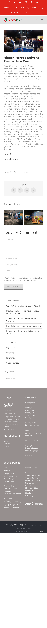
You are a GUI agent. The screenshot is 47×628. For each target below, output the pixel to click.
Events (6, 446)
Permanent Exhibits (12, 419)
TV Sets (7, 443)
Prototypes (8, 491)
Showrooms (9, 429)
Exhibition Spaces (10, 405)
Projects (9, 397)
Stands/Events (12, 436)
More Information (11, 159)
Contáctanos (37, 531)
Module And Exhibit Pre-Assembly (11, 505)
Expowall (28, 435)
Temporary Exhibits (12, 416)
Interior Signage (31, 448)
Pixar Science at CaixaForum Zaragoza (23, 326)
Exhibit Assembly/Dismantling (12, 501)
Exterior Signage (31, 450)
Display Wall (30, 412)
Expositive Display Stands (32, 425)
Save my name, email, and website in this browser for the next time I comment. (23, 279)
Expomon (17, 172)
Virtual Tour (9, 154)
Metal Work (29, 493)
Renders (7, 470)
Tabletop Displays (32, 415)
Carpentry (29, 495)
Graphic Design (9, 481)
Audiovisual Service (32, 475)
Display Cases (30, 417)
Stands (6, 441)
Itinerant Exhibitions (11, 507)
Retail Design (9, 478)
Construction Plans (11, 488)
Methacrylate (30, 490)
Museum (7, 410)
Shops (6, 426)
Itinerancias (25, 172)
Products (31, 397)
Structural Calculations (12, 493)
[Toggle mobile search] (37, 19)
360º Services (12, 462)
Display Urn (29, 410)
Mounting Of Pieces (32, 480)
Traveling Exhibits (11, 421)
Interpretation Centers (9, 414)
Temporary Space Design (10, 473)
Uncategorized (12, 363)
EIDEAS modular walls (33, 433)
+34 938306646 (22, 531)
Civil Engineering (11, 424)
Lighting (28, 485)
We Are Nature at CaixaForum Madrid (23, 306)
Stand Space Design (11, 476)
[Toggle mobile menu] (42, 19)
